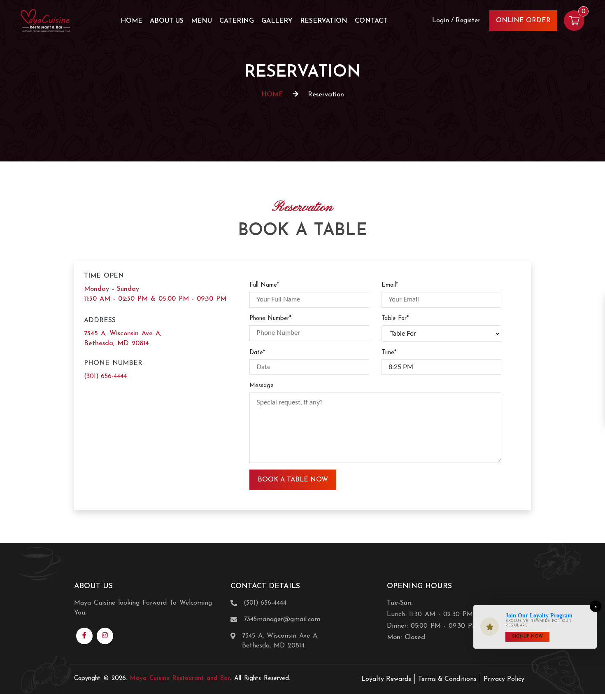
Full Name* (264, 285)
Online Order (523, 20)
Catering (236, 21)
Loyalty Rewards (386, 679)
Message (261, 386)
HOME (272, 94)
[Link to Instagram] (105, 636)
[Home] (45, 20)
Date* (257, 353)
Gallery (277, 21)
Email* (390, 285)
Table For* (395, 318)
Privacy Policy (504, 679)
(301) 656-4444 (105, 376)
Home (131, 21)
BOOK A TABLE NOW (293, 480)
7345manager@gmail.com (282, 619)
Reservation (323, 21)
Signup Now (527, 636)
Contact (371, 21)
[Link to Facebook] (84, 636)
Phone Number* (270, 318)
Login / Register (456, 20)
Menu (201, 21)
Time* (389, 353)
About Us (167, 21)
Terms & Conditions (447, 679)
